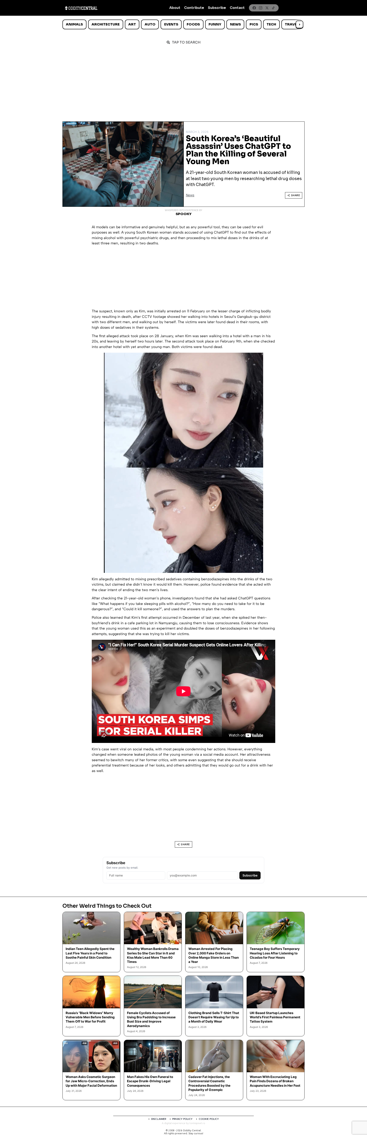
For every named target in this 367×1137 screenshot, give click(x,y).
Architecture (106, 24)
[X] (267, 8)
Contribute (194, 8)
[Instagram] (260, 8)
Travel (292, 24)
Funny (215, 24)
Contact (237, 8)
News (235, 24)
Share (295, 195)
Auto (150, 24)
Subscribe (217, 8)
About (174, 8)
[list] (183, 24)
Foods (193, 24)
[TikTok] (273, 8)
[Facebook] (254, 8)
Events (171, 24)
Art (132, 24)
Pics (254, 24)
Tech (271, 24)
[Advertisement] (183, 81)
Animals (74, 24)
